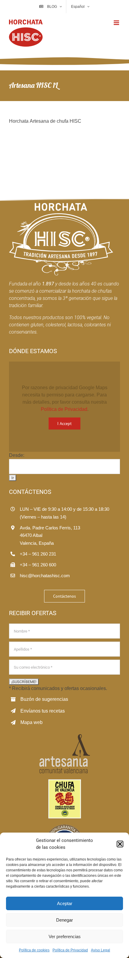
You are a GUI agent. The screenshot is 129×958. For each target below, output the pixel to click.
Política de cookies (34, 950)
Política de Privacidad (70, 950)
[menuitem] (80, 6)
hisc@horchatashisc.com (45, 575)
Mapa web (31, 722)
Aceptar (64, 903)
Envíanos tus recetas (42, 710)
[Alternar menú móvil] (117, 23)
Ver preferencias (65, 936)
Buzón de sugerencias (44, 699)
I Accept (64, 423)
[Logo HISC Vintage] (61, 205)
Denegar (64, 920)
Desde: (16, 455)
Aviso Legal (100, 950)
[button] (120, 844)
